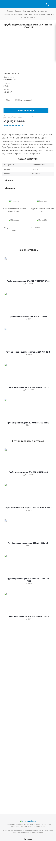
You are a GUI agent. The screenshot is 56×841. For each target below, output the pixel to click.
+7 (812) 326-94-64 (14, 121)
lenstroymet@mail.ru (13, 125)
